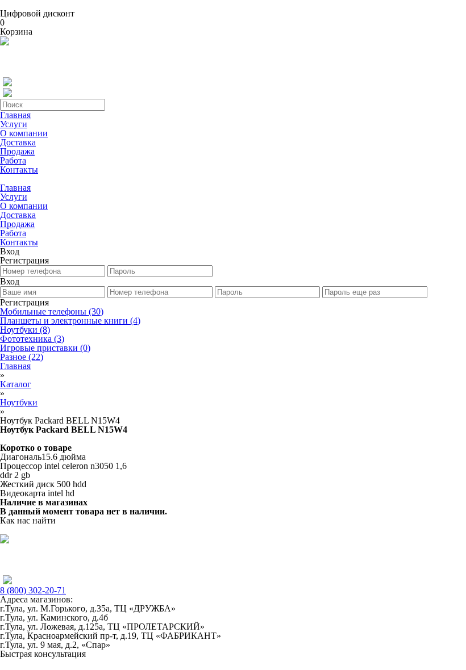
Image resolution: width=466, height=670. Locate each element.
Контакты (19, 169)
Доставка (18, 142)
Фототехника (32, 339)
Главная (15, 115)
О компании (24, 133)
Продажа (17, 151)
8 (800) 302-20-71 (33, 590)
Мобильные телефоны (51, 311)
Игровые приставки (45, 348)
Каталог (15, 384)
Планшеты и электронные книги (70, 320)
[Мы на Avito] (4, 42)
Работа (13, 160)
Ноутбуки (25, 329)
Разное (21, 357)
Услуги (13, 124)
